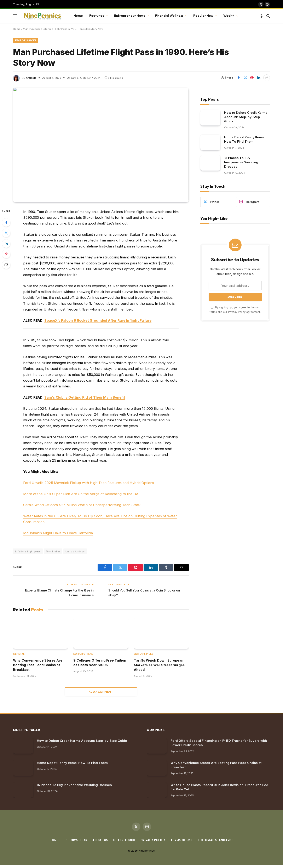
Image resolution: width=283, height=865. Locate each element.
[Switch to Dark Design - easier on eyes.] (261, 16)
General (19, 653)
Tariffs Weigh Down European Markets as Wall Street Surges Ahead (159, 665)
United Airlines (75, 551)
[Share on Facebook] (239, 77)
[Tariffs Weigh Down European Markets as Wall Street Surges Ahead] (161, 633)
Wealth (229, 16)
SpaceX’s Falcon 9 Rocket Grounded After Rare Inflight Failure (97, 320)
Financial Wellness (169, 16)
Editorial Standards (215, 840)
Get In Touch (124, 840)
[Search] (268, 15)
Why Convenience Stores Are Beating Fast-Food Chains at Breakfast (37, 665)
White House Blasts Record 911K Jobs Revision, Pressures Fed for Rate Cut (219, 787)
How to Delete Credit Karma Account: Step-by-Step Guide (245, 116)
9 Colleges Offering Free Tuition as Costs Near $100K (99, 662)
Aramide (31, 77)
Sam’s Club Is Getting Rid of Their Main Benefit (84, 397)
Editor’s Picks (75, 840)
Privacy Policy (237, 311)
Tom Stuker (53, 551)
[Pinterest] (6, 254)
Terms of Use (182, 840)
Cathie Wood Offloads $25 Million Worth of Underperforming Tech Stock (82, 505)
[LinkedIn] (6, 243)
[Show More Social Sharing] (266, 77)
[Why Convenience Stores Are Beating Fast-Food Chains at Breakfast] (40, 633)
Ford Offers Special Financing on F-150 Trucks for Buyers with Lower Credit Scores (219, 743)
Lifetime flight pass (28, 551)
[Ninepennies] (41, 16)
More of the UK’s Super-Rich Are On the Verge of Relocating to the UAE (81, 494)
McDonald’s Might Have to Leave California (58, 533)
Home (78, 16)
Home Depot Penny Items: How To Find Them (244, 139)
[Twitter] (6, 233)
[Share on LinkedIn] (258, 77)
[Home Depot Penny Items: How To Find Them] (210, 142)
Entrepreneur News (129, 16)
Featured (96, 16)
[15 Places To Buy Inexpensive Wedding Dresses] (210, 163)
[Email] (6, 264)
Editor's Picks (25, 40)
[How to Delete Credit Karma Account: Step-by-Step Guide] (210, 117)
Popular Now (203, 16)
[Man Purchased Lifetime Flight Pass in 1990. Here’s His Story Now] (101, 145)
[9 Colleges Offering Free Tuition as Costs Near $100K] (100, 633)
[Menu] (15, 15)
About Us (100, 840)
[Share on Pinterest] (252, 77)
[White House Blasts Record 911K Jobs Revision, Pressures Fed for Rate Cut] (157, 790)
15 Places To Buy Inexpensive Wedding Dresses (241, 162)
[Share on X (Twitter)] (245, 77)
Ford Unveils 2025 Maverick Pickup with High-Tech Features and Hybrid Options (88, 483)
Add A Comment (101, 691)
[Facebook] (6, 222)
